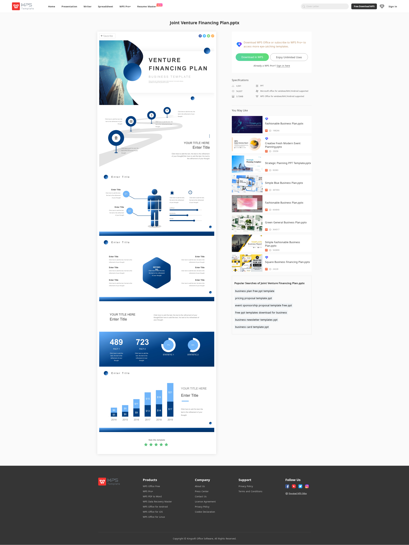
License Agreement (205, 501)
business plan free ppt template (254, 291)
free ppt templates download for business (261, 312)
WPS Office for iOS (153, 511)
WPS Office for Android (155, 506)
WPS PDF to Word (152, 496)
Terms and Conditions (250, 491)
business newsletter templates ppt (256, 319)
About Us (200, 486)
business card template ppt (252, 327)
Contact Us (201, 496)
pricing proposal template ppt (253, 298)
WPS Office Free (151, 486)
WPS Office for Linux (154, 516)
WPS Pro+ (148, 491)
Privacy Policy (202, 506)
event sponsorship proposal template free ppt (263, 305)
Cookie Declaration (205, 511)
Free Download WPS (364, 6)
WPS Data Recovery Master (157, 501)
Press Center (202, 491)
